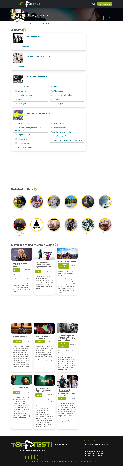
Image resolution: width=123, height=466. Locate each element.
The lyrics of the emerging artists (97, 444)
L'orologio (22, 103)
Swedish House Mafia (64, 266)
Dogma (21, 66)
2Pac (38, 271)
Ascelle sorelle (60, 128)
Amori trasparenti (25, 95)
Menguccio (58, 91)
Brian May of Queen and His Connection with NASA (20, 265)
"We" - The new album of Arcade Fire (43, 337)
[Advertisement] (100, 55)
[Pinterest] (30, 457)
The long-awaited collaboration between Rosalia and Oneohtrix (66, 392)
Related (46, 24)
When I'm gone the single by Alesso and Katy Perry (43, 390)
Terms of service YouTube (95, 453)
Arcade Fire (40, 342)
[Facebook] (27, 457)
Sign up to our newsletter (95, 451)
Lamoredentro (24, 47)
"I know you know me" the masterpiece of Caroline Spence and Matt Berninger (66, 338)
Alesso (39, 395)
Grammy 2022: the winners (20, 337)
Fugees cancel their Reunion (20, 388)
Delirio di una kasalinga (63, 132)
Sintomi (57, 99)
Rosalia (62, 399)
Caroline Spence (64, 345)
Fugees (16, 392)
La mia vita (22, 91)
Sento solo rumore (25, 147)
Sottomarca (22, 139)
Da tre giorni (59, 103)
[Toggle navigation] (13, 4)
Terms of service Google (94, 455)
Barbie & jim (59, 123)
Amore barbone (24, 143)
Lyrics (39, 24)
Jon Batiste (17, 341)
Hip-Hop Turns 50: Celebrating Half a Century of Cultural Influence (43, 265)
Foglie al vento (24, 134)
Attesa (56, 86)
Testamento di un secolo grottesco (68, 140)
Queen (16, 270)
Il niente (21, 99)
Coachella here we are (67, 261)
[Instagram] (33, 457)
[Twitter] (36, 457)
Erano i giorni (23, 86)
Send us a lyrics (104, 4)
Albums (33, 24)
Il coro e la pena (24, 123)
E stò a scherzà (60, 136)
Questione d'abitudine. (63, 95)
